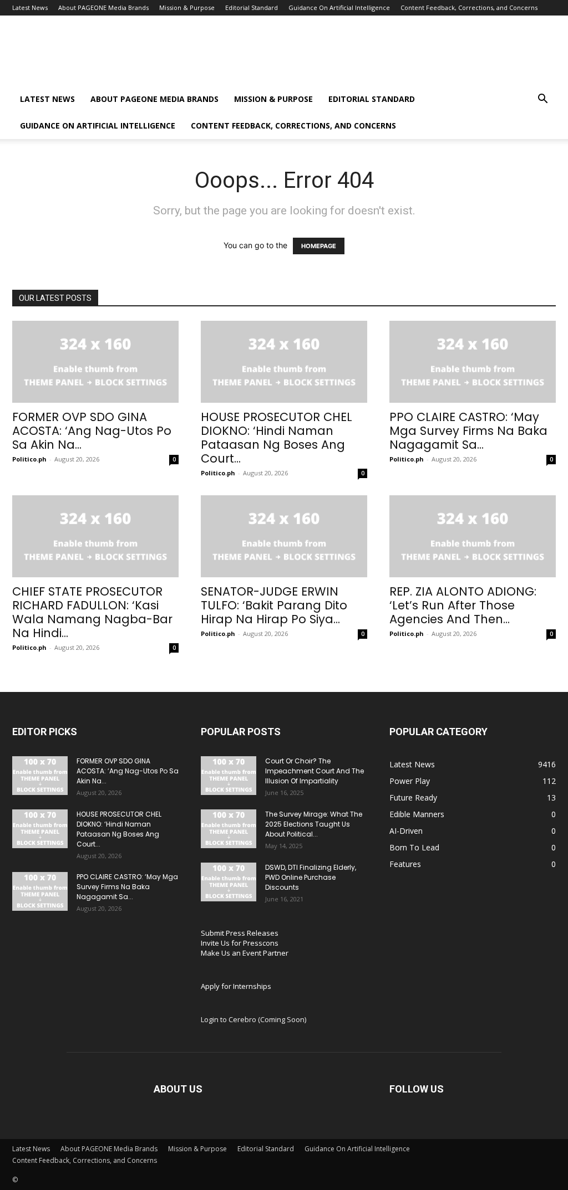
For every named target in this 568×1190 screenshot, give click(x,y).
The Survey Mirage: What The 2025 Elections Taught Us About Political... (313, 824)
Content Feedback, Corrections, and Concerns (468, 7)
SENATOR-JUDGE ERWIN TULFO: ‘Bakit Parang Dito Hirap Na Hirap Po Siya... (274, 605)
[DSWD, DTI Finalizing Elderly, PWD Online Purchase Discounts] (228, 882)
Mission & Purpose (187, 7)
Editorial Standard (251, 7)
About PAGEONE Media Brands (103, 7)
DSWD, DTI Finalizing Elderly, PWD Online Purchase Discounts (310, 877)
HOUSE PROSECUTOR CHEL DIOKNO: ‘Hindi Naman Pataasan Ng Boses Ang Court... (276, 437)
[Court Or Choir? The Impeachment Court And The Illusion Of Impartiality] (228, 775)
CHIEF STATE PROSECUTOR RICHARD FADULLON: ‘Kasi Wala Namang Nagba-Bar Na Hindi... (92, 612)
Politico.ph (29, 459)
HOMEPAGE (318, 246)
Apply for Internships (236, 986)
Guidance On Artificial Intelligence (339, 7)
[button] (542, 100)
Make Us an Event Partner (244, 953)
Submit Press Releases (239, 933)
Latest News (30, 7)
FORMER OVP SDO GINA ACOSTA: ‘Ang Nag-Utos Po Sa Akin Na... (91, 431)
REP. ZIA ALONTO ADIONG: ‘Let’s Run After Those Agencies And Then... (462, 605)
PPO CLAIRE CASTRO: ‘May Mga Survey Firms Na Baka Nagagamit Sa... (468, 431)
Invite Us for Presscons (239, 943)
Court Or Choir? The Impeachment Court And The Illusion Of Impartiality (314, 771)
